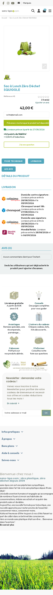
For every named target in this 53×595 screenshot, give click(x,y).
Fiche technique (13, 161)
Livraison (36, 161)
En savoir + (13, 403)
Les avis (8, 169)
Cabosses (14, 348)
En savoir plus (7, 524)
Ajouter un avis (42, 102)
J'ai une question (26, 144)
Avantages (14, 324)
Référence (8, 96)
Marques (27, 3)
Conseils (39, 303)
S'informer (39, 348)
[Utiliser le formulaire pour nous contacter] (19, 3)
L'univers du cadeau (39, 324)
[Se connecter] (39, 11)
